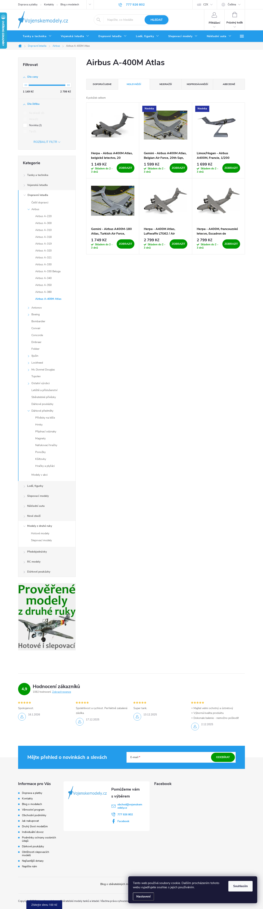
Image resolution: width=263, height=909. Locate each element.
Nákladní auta (36, 506)
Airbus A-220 (43, 216)
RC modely (33, 562)
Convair (35, 328)
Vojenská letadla (37, 185)
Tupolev (36, 376)
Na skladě (36, 113)
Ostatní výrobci (40, 383)
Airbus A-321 (43, 257)
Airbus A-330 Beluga (47, 271)
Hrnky (39, 424)
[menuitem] (37, 36)
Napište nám (29, 866)
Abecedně (229, 84)
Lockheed (37, 363)
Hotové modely (40, 533)
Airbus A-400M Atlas (48, 299)
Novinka (35, 125)
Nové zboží (34, 516)
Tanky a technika (37, 175)
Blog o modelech (69, 4)
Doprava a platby (28, 4)
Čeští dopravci (39, 202)
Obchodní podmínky (34, 815)
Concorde (37, 335)
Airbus (35, 209)
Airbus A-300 (43, 223)
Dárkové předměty (42, 411)
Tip (32, 131)
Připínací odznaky (45, 431)
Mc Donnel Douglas (43, 369)
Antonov (36, 308)
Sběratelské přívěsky (43, 397)
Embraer (36, 342)
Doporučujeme (102, 84)
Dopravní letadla (38, 195)
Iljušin (34, 356)
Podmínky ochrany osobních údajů (39, 839)
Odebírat (223, 757)
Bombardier (38, 321)
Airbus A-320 (43, 250)
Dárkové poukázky (42, 404)
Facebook (123, 821)
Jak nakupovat (30, 821)
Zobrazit (125, 168)
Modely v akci (39, 475)
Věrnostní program (33, 810)
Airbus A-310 (43, 230)
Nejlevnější (134, 84)
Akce (33, 119)
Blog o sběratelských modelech (118, 884)
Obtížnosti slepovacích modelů (35, 853)
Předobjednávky (37, 552)
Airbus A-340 (43, 278)
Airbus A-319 (43, 244)
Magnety (40, 438)
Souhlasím (240, 886)
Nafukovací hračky (46, 445)
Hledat (157, 20)
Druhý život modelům (35, 826)
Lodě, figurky (35, 486)
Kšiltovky (40, 459)
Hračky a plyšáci (45, 466)
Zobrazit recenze (61, 692)
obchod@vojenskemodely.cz (129, 806)
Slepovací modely (38, 496)
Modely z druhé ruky (39, 526)
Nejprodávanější (197, 84)
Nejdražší (165, 84)
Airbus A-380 (43, 292)
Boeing (35, 314)
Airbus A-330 (43, 264)
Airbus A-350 (43, 285)
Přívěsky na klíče (45, 418)
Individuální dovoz (33, 832)
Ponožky (40, 452)
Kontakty (49, 4)
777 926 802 (125, 814)
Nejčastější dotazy (33, 861)
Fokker (35, 349)
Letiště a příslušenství (44, 390)
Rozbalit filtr (45, 142)
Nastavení (143, 896)
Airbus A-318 (43, 237)
